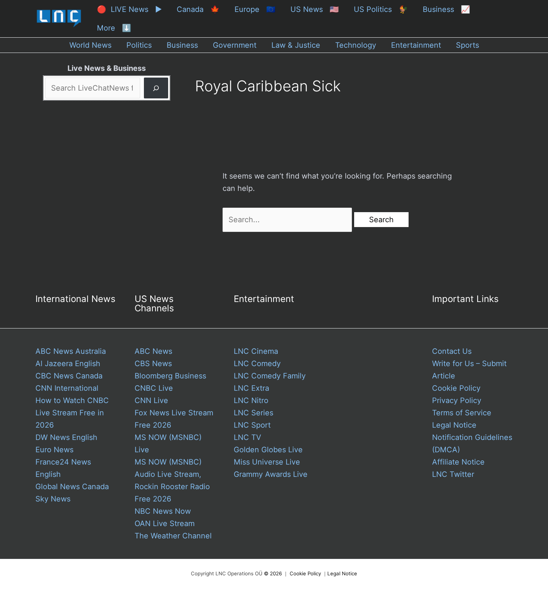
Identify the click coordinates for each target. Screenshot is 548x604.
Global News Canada (72, 486)
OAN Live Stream (165, 523)
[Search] (156, 88)
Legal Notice (454, 425)
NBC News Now (163, 511)
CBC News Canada (69, 375)
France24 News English (63, 468)
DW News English (66, 437)
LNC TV (247, 437)
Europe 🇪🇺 (254, 9)
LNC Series (253, 412)
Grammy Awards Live (271, 474)
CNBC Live (154, 388)
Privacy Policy (456, 400)
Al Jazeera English (67, 363)
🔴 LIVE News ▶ (129, 9)
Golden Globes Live (268, 449)
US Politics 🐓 (381, 9)
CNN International (66, 388)
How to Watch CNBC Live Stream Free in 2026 (72, 413)
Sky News (52, 498)
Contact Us (452, 351)
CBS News (153, 363)
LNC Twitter (453, 474)
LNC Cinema (256, 351)
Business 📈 (446, 9)
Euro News (54, 449)
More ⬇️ (114, 27)
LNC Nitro (251, 400)
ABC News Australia (70, 351)
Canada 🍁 (198, 9)
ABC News (153, 351)
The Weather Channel (173, 535)
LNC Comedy (257, 363)
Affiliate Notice (458, 461)
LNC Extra (251, 388)
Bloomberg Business (170, 375)
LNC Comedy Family (270, 375)
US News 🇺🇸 (314, 9)
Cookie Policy (456, 388)
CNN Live (151, 400)
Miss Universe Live (267, 461)
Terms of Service (461, 412)
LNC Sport (252, 425)
